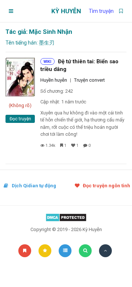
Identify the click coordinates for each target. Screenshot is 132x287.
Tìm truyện (101, 11)
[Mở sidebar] (11, 11)
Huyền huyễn (53, 80)
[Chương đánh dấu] (44, 250)
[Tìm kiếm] (85, 250)
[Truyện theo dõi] (24, 250)
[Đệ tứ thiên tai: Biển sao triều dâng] (20, 77)
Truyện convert (89, 80)
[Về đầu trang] (105, 250)
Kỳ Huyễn (66, 11)
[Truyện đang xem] (65, 250)
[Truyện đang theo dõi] (121, 11)
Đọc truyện (20, 118)
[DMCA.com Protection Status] (66, 217)
